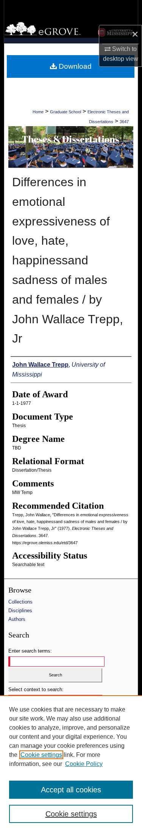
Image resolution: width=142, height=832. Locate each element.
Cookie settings (41, 755)
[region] (71, 763)
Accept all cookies (71, 790)
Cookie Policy (84, 764)
